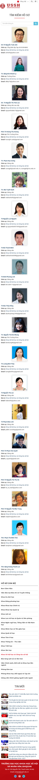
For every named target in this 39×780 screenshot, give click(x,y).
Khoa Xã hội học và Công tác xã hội (17, 50)
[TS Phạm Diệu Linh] (19, 411)
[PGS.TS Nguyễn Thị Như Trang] (19, 498)
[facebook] (15, 776)
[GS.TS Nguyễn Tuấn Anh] (19, 34)
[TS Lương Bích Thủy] (19, 353)
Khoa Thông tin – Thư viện (11, 642)
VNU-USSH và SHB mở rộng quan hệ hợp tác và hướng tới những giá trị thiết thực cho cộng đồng (23, 729)
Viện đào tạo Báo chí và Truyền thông (15, 593)
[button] (21, 2)
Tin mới (19, 686)
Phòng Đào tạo (7, 669)
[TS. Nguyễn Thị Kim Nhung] (19, 324)
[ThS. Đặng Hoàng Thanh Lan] (19, 556)
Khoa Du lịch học (7, 597)
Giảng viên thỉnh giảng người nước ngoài (17, 678)
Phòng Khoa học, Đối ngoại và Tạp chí (15, 674)
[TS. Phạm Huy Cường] (19, 150)
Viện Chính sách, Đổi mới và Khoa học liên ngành (17, 664)
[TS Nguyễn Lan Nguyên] (19, 208)
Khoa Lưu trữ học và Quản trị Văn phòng (16, 618)
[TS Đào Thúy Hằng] (19, 295)
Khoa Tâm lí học (7, 637)
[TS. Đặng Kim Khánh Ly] (19, 63)
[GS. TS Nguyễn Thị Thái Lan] (19, 92)
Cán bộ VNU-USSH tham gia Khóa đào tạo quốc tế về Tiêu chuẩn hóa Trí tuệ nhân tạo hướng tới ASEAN (22, 736)
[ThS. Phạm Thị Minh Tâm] (19, 527)
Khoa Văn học (6, 650)
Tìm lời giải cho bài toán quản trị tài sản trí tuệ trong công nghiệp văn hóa (23, 701)
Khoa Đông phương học (10, 601)
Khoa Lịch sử (6, 614)
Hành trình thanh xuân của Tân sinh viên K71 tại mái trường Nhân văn (23, 722)
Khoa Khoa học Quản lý (10, 610)
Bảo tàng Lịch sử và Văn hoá (12, 659)
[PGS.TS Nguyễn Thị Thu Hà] (19, 469)
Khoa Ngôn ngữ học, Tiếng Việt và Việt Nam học (18, 624)
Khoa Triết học (6, 646)
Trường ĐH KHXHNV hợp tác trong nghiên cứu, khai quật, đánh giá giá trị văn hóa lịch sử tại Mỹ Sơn (22, 749)
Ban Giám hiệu (6, 588)
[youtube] (19, 776)
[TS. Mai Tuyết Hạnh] (19, 179)
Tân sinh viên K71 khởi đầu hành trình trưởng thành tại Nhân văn (23, 695)
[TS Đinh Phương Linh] (19, 266)
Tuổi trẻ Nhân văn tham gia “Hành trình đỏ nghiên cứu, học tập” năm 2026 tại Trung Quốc (22, 715)
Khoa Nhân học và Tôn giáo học (13, 629)
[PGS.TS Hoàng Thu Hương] (19, 121)
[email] (24, 776)
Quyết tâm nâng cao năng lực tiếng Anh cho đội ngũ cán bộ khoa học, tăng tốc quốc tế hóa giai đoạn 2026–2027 (23, 756)
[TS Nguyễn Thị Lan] (19, 382)
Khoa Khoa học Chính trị (10, 605)
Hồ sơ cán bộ (8, 583)
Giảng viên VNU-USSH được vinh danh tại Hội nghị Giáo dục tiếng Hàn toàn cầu (23, 742)
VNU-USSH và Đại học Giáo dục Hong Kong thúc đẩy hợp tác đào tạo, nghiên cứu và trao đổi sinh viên (23, 708)
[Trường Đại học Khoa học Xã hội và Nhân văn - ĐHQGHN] (2, 6)
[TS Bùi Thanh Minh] (19, 237)
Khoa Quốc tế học (8, 633)
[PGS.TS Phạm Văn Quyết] (19, 440)
